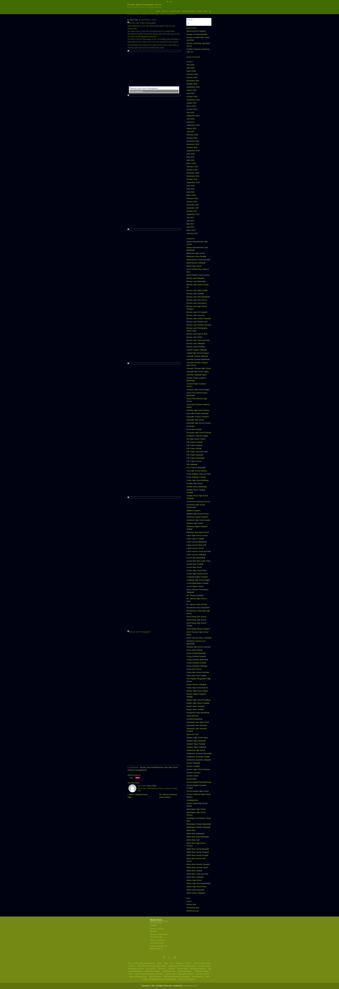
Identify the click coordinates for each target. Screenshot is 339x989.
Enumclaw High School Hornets (199, 433)
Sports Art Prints (202, 974)
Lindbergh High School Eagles (198, 580)
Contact (199, 11)
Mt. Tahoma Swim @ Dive (197, 604)
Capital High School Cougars (198, 353)
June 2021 (191, 119)
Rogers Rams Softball (195, 709)
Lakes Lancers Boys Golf (196, 545)
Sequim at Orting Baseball (197, 34)
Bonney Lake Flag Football (197, 290)
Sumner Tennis (192, 776)
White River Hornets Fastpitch (198, 864)
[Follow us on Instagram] (171, 1)
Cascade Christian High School (199, 368)
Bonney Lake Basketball (196, 281)
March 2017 (191, 230)
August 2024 (191, 103)
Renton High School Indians (197, 691)
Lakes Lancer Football (195, 539)
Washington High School (196, 809)
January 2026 (192, 77)
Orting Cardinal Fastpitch (196, 656)
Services (165, 11)
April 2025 (190, 93)
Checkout (179, 963)
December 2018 (193, 173)
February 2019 (192, 167)
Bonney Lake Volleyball (196, 343)
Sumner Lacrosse (193, 773)
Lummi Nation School (195, 586)
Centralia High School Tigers (198, 372)
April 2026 (190, 68)
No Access (162, 969)
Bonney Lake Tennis (194, 337)
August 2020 (191, 128)
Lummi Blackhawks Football (197, 583)
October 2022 (192, 109)
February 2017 (192, 233)
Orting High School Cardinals (198, 672)
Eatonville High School (195, 420)
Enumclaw (191, 426)
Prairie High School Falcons (197, 688)
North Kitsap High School (196, 620)
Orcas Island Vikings (195, 650)
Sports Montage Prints (138, 977)
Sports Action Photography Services (149, 974)
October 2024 (192, 97)
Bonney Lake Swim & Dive (197, 334)
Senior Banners (193, 716)
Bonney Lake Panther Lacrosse (199, 325)
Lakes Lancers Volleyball (196, 555)
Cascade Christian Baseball (197, 356)
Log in (189, 901)
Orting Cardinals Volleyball (197, 666)
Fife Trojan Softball (194, 448)
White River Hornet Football (197, 855)
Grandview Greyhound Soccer (198, 502)
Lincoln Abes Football (195, 564)
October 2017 (192, 211)
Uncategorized (140, 770)
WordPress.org (192, 911)
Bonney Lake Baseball (195, 278)
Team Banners (197, 977)
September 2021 (193, 116)
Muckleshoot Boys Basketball (198, 608)
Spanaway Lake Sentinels (197, 725)
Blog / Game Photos (188, 11)
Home (158, 11)
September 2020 (193, 125)
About (206, 11)
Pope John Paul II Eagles (196, 675)
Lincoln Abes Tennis (194, 567)
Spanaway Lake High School (198, 722)
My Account (151, 969)
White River (191, 830)
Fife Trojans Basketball (195, 458)
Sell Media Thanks (201, 971)
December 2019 (193, 141)
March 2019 (191, 163)
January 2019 (192, 170)
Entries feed (191, 904)
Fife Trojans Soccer (194, 461)
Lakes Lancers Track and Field (199, 551)
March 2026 (191, 71)
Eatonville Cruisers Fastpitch (198, 417)
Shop (131, 974)
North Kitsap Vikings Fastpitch (198, 629)
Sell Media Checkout (198, 969)
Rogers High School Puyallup (198, 703)
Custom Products (175, 11)
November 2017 (193, 208)
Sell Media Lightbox (152, 971)
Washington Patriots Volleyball (198, 827)
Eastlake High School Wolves (198, 410)
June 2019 (191, 154)
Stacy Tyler (133, 20)
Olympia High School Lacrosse (199, 647)
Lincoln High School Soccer (197, 574)
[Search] (210, 11)
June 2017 (191, 221)
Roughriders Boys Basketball (198, 713)
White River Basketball (195, 834)
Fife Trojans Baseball (195, 455)
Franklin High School (195, 483)
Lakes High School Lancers (197, 535)
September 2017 (193, 214)
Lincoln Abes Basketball (196, 558)
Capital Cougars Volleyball (197, 350)
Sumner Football (193, 766)
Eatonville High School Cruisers (199, 423)
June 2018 (191, 186)
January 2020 (192, 138)
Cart (171, 963)
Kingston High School (195, 523)
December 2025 (193, 81)
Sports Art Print (193, 734)
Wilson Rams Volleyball (196, 893)
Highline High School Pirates (198, 514)
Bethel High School (194, 266)
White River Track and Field (197, 874)
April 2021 (190, 122)
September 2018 (193, 182)
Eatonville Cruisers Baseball (197, 413)
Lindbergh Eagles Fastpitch (197, 577)
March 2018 (191, 195)
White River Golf (193, 840)
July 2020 (190, 132)
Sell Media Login (168, 971)
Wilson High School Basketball (198, 883)
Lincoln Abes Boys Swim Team (198, 561)
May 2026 (190, 65)
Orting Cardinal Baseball (196, 653)
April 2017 (190, 227)
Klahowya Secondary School (198, 532)
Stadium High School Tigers (197, 738)
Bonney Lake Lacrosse (195, 315)
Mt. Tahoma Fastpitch (195, 595)
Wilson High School (194, 880)
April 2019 (190, 160)
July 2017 (190, 217)
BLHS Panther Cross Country (198, 275)
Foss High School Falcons (197, 471)
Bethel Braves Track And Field (198, 260)
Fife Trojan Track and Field (197, 452)
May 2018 (190, 189)
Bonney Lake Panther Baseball (199, 318)
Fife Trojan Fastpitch (195, 445)
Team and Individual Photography (176, 977)
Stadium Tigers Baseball (196, 741)
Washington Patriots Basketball (199, 824)
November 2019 (193, 144)
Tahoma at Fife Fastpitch (196, 31)
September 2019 (193, 151)
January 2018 (192, 202)
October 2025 (192, 84)
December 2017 (193, 205)
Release (171, 969)
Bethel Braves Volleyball (196, 263)
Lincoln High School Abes (196, 570)
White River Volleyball (195, 877)
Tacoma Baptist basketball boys (199, 782)
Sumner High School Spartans (198, 769)
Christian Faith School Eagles (198, 390)
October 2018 (192, 179)
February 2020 (192, 135)
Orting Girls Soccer (194, 669)
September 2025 (193, 87)
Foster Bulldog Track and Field (198, 474)
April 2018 (190, 192)
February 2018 (192, 198)
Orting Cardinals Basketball (197, 660)
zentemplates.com (190, 986)
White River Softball (194, 871)
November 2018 (193, 176)
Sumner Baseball (193, 763)
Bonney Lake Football (148, 767)
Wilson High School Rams (197, 887)
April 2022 (190, 112)
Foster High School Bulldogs (198, 480)
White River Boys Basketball (198, 837)
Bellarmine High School (196, 253)
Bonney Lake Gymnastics (197, 303)
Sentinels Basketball (194, 719)
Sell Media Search (185, 971)
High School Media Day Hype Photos (151, 966)
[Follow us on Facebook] (167, 1)
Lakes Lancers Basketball (197, 542)
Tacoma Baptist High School (198, 791)
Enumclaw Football (194, 429)
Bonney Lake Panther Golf (197, 322)
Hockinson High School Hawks (198, 520)
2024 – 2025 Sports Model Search (141, 963)
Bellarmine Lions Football (196, 256)
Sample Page (182, 969)
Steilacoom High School (196, 750)
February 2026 (192, 74)
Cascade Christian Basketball (198, 359)
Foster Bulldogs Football (196, 477)
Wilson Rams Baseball (195, 890)
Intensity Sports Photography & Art (182, 966)
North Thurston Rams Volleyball (199, 638)
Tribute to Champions (186, 979)
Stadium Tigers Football (196, 744)
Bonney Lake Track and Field (198, 340)
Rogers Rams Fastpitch (196, 706)
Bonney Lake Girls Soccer (197, 300)
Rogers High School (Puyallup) (198, 700)
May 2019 (190, 157)
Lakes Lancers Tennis (195, 548)
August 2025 (191, 90)
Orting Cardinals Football (196, 663)
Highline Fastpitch (193, 511)
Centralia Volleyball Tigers (197, 375)
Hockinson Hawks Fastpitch (197, 517)
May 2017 (190, 224)
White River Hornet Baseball (198, 849)
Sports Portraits (155, 977)
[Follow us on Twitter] (169, 1)
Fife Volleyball (192, 464)
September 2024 (193, 100)
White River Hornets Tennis (197, 868)
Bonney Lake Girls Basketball (198, 297)
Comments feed (193, 908)
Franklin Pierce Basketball (197, 487)
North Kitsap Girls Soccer (196, 617)
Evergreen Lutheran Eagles (197, 436)
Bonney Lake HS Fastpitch (197, 312)
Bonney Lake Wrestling (196, 347)
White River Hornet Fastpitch (198, 852)
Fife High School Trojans (196, 439)
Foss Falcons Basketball (196, 468)
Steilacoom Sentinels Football (198, 757)
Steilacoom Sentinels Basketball (199, 753)
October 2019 (192, 147)
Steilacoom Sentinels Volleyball (199, 760)
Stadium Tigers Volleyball (196, 747)
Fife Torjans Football (194, 442)
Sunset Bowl (191, 779)
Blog (166, 963)
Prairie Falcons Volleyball (196, 685)
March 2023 (191, 106)
